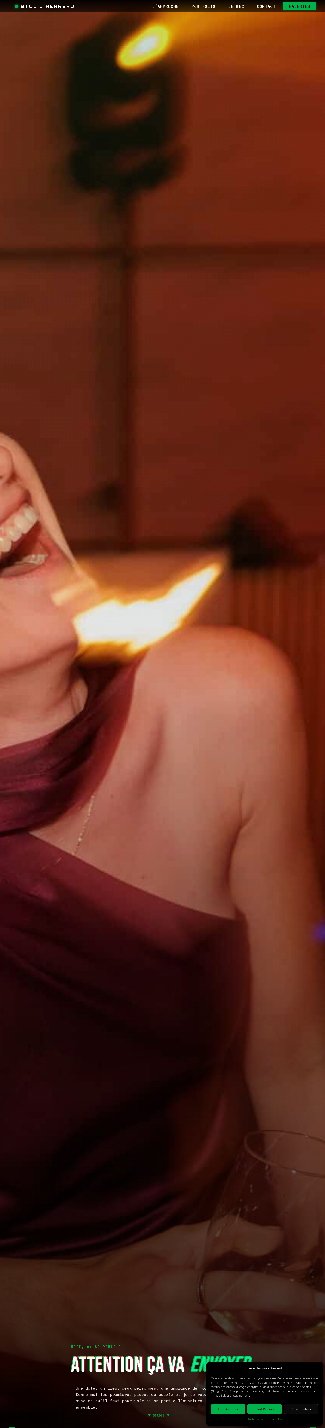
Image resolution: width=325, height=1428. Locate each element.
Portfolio (203, 6)
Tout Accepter (228, 1409)
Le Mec (236, 6)
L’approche (165, 6)
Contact (266, 6)
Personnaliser (301, 1409)
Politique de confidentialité (264, 1419)
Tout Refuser (264, 1409)
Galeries (299, 6)
